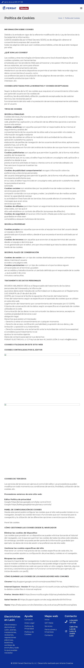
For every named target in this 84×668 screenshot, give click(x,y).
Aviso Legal (29, 623)
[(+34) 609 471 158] (67, 621)
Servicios (48, 626)
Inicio (47, 620)
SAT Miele (49, 623)
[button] (81, 8)
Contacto (28, 620)
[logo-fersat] (9, 8)
